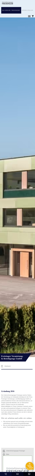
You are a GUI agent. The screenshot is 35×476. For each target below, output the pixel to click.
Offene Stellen (27, 10)
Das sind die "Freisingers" (11, 10)
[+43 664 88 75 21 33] (6, 474)
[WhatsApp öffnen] (29, 474)
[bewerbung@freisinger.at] (17, 474)
